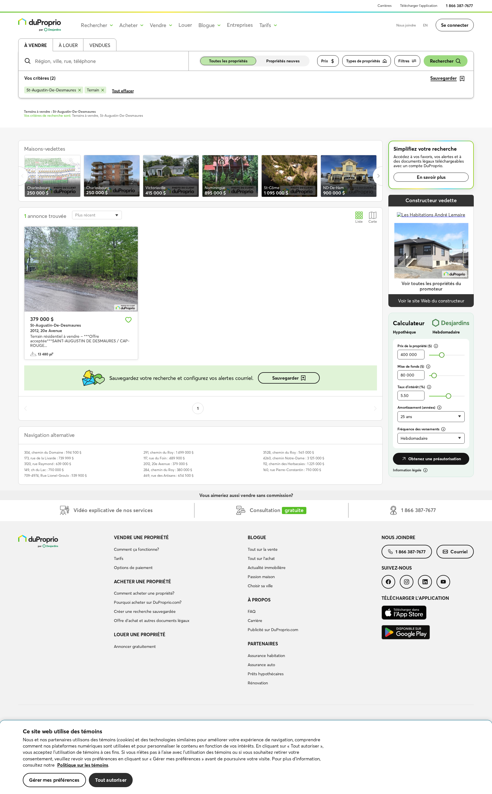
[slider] (441, 355)
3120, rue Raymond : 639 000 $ (47, 464)
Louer (185, 25)
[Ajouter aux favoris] (128, 320)
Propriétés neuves (283, 61)
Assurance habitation (266, 655)
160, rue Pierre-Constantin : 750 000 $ (292, 470)
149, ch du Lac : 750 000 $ (44, 470)
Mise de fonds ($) (410, 366)
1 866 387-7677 (459, 5)
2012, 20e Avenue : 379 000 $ (166, 464)
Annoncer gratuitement (135, 646)
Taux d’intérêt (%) (411, 387)
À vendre (35, 45)
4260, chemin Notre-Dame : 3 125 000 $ (293, 458)
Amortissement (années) (416, 407)
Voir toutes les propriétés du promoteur (431, 286)
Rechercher (442, 61)
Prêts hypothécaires (266, 673)
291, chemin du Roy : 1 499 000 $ (169, 452)
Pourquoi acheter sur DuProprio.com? (147, 602)
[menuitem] (178, 553)
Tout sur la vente (263, 549)
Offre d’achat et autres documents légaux (151, 620)
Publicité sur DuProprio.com (273, 629)
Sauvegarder (285, 378)
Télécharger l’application (418, 5)
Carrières (384, 5)
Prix (324, 61)
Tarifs (118, 558)
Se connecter (454, 25)
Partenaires (263, 643)
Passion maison (261, 576)
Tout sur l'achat (261, 558)
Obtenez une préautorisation (434, 458)
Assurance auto (261, 664)
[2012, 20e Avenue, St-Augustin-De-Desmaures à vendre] (81, 269)
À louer (68, 45)
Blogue (257, 537)
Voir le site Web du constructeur (431, 301)
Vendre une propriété (141, 537)
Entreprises (240, 25)
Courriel (459, 551)
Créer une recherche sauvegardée (145, 611)
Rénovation (258, 682)
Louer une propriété (139, 634)
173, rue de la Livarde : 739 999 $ (49, 458)
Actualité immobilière (267, 567)
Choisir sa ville (260, 585)
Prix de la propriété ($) (414, 346)
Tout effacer (123, 90)
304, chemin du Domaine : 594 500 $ (52, 452)
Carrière (255, 620)
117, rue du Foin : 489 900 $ (164, 458)
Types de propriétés (363, 61)
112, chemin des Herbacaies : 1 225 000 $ (293, 464)
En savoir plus (431, 177)
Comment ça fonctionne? (136, 549)
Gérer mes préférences (54, 780)
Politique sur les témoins (82, 765)
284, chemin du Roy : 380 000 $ (168, 470)
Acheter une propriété (142, 581)
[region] (246, 757)
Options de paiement (133, 567)
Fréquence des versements (418, 429)
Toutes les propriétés (228, 61)
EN (425, 25)
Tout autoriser (110, 780)
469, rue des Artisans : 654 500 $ (169, 475)
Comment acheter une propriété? (144, 593)
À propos (259, 600)
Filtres (403, 61)
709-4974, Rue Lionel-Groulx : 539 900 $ (55, 475)
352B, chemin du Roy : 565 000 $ (288, 452)
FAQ (252, 611)
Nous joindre (406, 25)
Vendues (99, 45)
